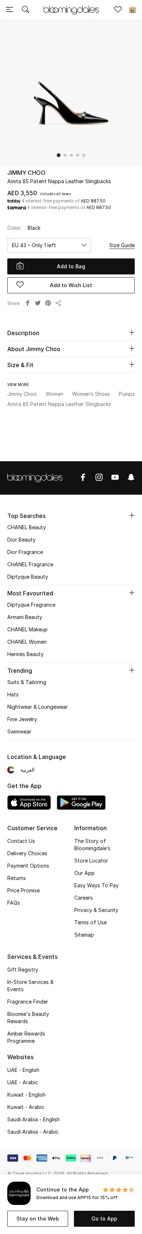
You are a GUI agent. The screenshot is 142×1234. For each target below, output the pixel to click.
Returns (16, 878)
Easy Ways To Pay (96, 885)
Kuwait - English (26, 1095)
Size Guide (122, 245)
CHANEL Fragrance (30, 564)
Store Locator (91, 860)
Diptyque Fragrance (31, 605)
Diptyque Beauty (27, 577)
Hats (13, 694)
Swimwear (19, 731)
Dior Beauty (21, 539)
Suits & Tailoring (26, 682)
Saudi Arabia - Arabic (33, 1132)
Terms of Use (90, 922)
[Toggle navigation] (9, 10)
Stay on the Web (37, 1218)
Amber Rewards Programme (26, 1037)
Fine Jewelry (22, 719)
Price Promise (23, 890)
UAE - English (23, 1070)
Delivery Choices (27, 853)
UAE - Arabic (22, 1082)
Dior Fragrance (25, 552)
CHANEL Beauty (26, 527)
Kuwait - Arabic (25, 1107)
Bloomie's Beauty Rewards (28, 1017)
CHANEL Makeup (27, 629)
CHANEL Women (27, 642)
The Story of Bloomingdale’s (92, 844)
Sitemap (84, 935)
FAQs (13, 903)
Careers (83, 898)
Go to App (104, 1218)
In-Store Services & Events (30, 985)
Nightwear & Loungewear (37, 707)
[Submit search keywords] (25, 10)
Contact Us (21, 841)
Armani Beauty (24, 617)
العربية (27, 770)
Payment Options (28, 866)
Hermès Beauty (25, 654)
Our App (84, 873)
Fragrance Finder (27, 1001)
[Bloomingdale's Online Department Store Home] (71, 9)
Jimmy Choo (26, 172)
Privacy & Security (96, 910)
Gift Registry (22, 969)
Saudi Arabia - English (33, 1119)
